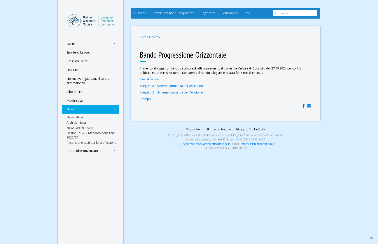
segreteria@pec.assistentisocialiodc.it (206, 144)
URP (207, 129)
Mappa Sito (193, 129)
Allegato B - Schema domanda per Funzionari (172, 92)
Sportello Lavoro (78, 52)
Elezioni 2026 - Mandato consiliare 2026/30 (90, 135)
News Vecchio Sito (79, 128)
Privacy (240, 129)
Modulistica (74, 100)
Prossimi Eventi (77, 61)
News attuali (75, 117)
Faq (247, 13)
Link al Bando (149, 79)
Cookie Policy (257, 129)
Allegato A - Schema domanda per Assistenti (171, 86)
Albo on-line (74, 92)
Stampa (145, 99)
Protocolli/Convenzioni (82, 151)
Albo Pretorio (222, 129)
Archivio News (76, 122)
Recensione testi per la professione (91, 142)
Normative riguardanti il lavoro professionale (88, 80)
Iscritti (70, 44)
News (70, 109)
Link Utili (72, 70)
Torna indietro (150, 37)
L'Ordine (140, 13)
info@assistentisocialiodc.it (258, 144)
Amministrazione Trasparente (173, 13)
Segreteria (208, 13)
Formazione (230, 13)
